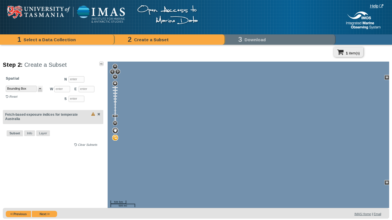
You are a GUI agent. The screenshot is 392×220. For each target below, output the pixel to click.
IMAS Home (362, 214)
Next (43, 214)
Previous (20, 214)
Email (377, 214)
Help (374, 5)
